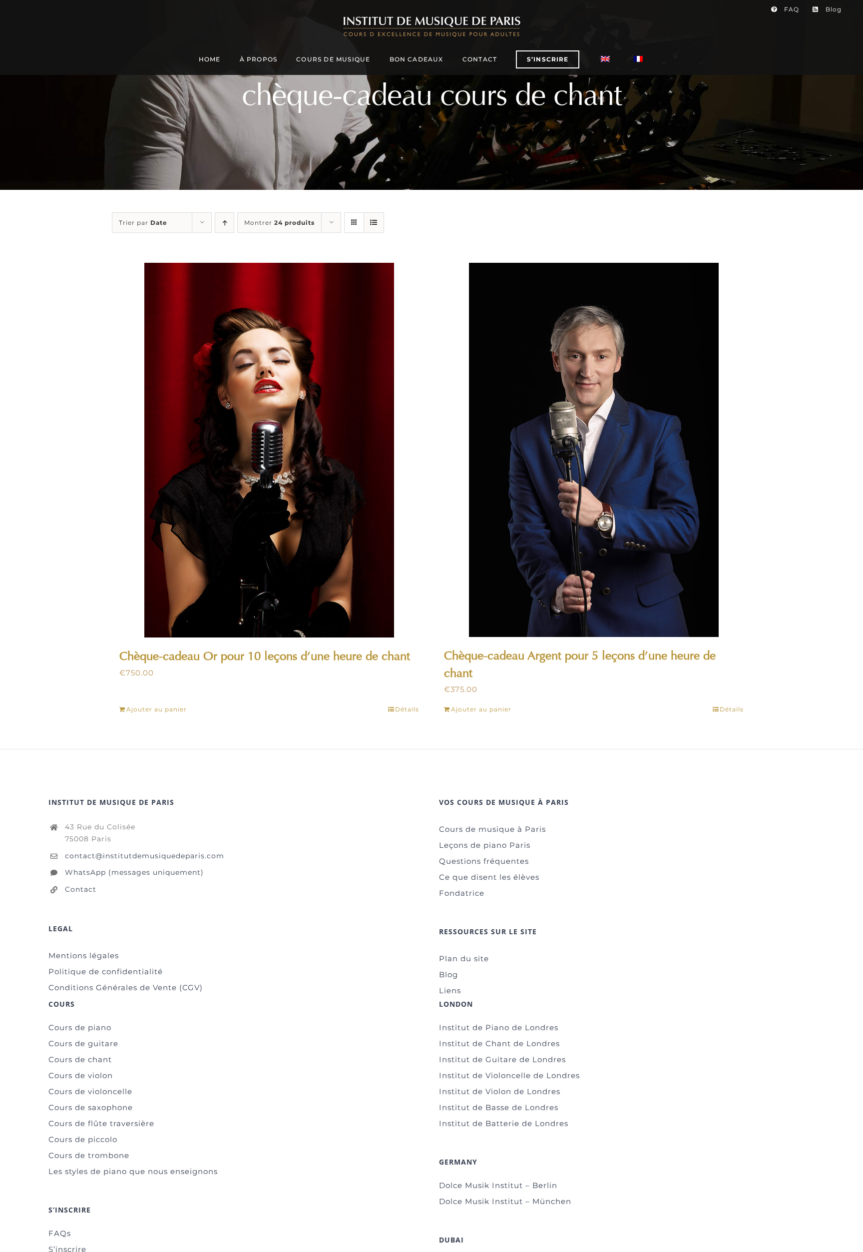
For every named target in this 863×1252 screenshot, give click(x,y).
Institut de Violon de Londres (499, 1091)
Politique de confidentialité (105, 971)
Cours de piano (79, 1027)
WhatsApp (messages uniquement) (134, 872)
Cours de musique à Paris (492, 829)
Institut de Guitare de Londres (502, 1059)
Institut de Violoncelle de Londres (509, 1075)
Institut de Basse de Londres (498, 1107)
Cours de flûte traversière (101, 1123)
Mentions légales (83, 955)
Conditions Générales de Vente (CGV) (125, 987)
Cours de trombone (88, 1155)
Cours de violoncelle (90, 1091)
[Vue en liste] (374, 222)
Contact (80, 889)
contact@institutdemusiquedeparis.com (144, 855)
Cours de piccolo (82, 1139)
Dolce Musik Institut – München (505, 1201)
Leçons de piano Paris (484, 845)
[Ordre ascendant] (224, 222)
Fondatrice (461, 893)
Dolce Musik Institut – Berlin (498, 1185)
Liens (450, 990)
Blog (448, 974)
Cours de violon (80, 1075)
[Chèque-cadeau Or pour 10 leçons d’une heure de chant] (269, 450)
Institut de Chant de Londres (499, 1043)
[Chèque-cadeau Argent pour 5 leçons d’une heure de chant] (593, 450)
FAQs (59, 1233)
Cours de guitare (83, 1043)
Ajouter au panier (156, 709)
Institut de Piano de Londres (498, 1027)
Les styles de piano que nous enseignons (133, 1171)
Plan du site (464, 958)
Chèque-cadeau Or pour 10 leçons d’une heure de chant (264, 656)
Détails (407, 709)
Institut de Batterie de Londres (503, 1123)
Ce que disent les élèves (489, 877)
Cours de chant (80, 1059)
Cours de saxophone (90, 1107)
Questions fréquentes (484, 861)
